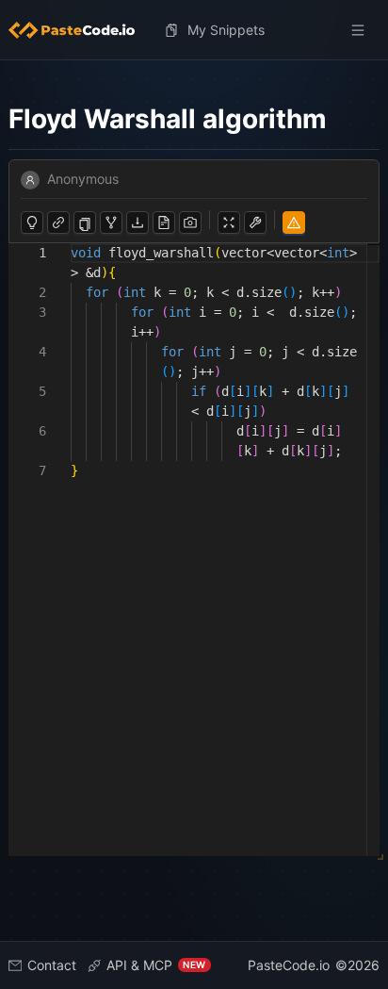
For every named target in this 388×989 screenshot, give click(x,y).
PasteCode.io (289, 965)
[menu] (194, 30)
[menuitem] (79, 30)
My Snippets (226, 30)
